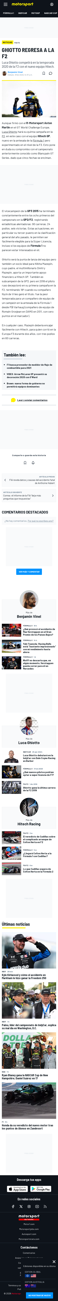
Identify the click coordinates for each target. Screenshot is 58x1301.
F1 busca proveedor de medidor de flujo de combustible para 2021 (29, 366)
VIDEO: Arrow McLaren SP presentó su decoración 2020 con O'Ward (27, 375)
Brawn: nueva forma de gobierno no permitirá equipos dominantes (26, 385)
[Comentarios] (51, 73)
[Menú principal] (5, 4)
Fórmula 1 (38, 140)
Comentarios (29, 1253)
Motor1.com (29, 1224)
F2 (3, 136)
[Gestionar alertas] (33, 463)
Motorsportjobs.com (29, 1229)
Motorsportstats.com (29, 1239)
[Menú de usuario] (52, 4)
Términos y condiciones (19, 1285)
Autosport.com (29, 1234)
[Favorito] (44, 73)
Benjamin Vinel (15, 72)
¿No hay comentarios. (29, 520)
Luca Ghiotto (9, 131)
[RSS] (45, 1206)
